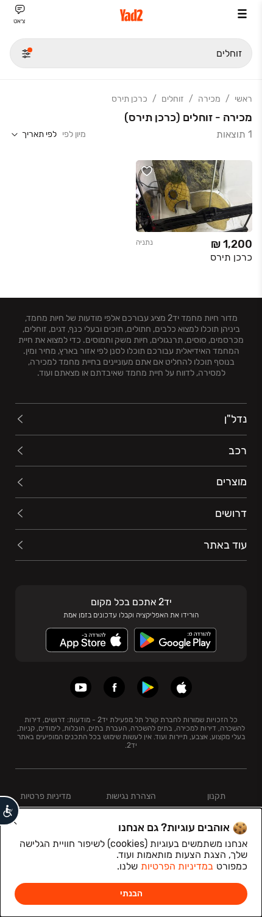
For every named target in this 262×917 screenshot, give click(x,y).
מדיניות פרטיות (45, 796)
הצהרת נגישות (131, 796)
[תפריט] (242, 13)
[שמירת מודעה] (147, 171)
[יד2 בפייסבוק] (114, 687)
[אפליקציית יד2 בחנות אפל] (181, 687)
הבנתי (131, 893)
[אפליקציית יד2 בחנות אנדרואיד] (147, 687)
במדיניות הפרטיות (177, 866)
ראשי (243, 99)
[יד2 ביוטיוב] (80, 687)
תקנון (216, 796)
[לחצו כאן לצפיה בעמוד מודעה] (194, 214)
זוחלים (172, 99)
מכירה (209, 99)
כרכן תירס (129, 99)
